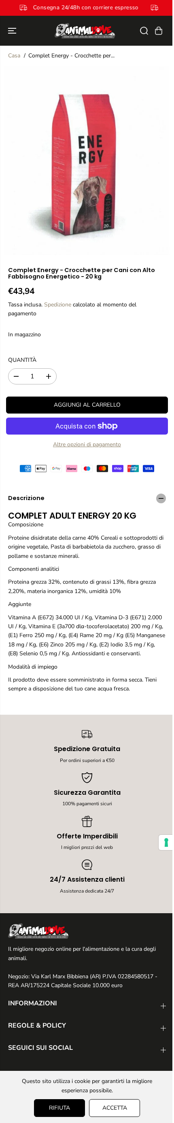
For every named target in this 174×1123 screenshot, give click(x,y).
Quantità (22, 360)
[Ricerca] (144, 30)
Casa (14, 55)
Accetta (112, 1108)
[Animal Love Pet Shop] (85, 30)
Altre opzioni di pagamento (87, 444)
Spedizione (57, 304)
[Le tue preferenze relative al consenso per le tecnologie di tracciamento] (162, 842)
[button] (13, 31)
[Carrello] (158, 30)
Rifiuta (57, 1108)
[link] (87, 931)
